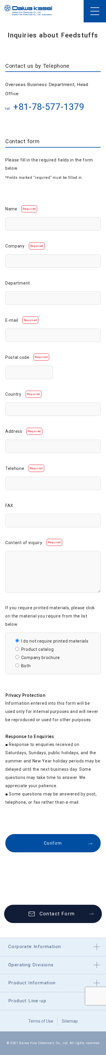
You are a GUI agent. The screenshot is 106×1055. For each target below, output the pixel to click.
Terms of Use (40, 1021)
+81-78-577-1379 (49, 107)
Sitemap (70, 1021)
